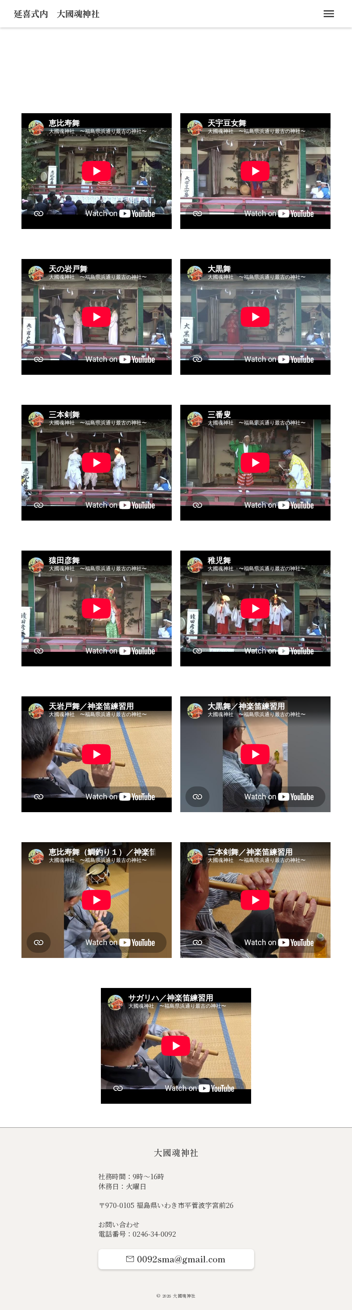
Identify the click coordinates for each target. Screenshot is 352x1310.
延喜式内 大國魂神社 (57, 14)
